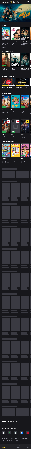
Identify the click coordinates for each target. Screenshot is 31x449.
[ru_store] (21, 432)
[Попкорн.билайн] (10, 2)
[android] (9, 432)
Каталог (12, 421)
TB (8, 421)
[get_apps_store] (15, 432)
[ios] (3, 432)
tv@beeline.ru (4, 442)
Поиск (17, 421)
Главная (4, 421)
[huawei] (27, 432)
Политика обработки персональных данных (13, 426)
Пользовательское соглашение (10, 425)
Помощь (4, 428)
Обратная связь (11, 428)
